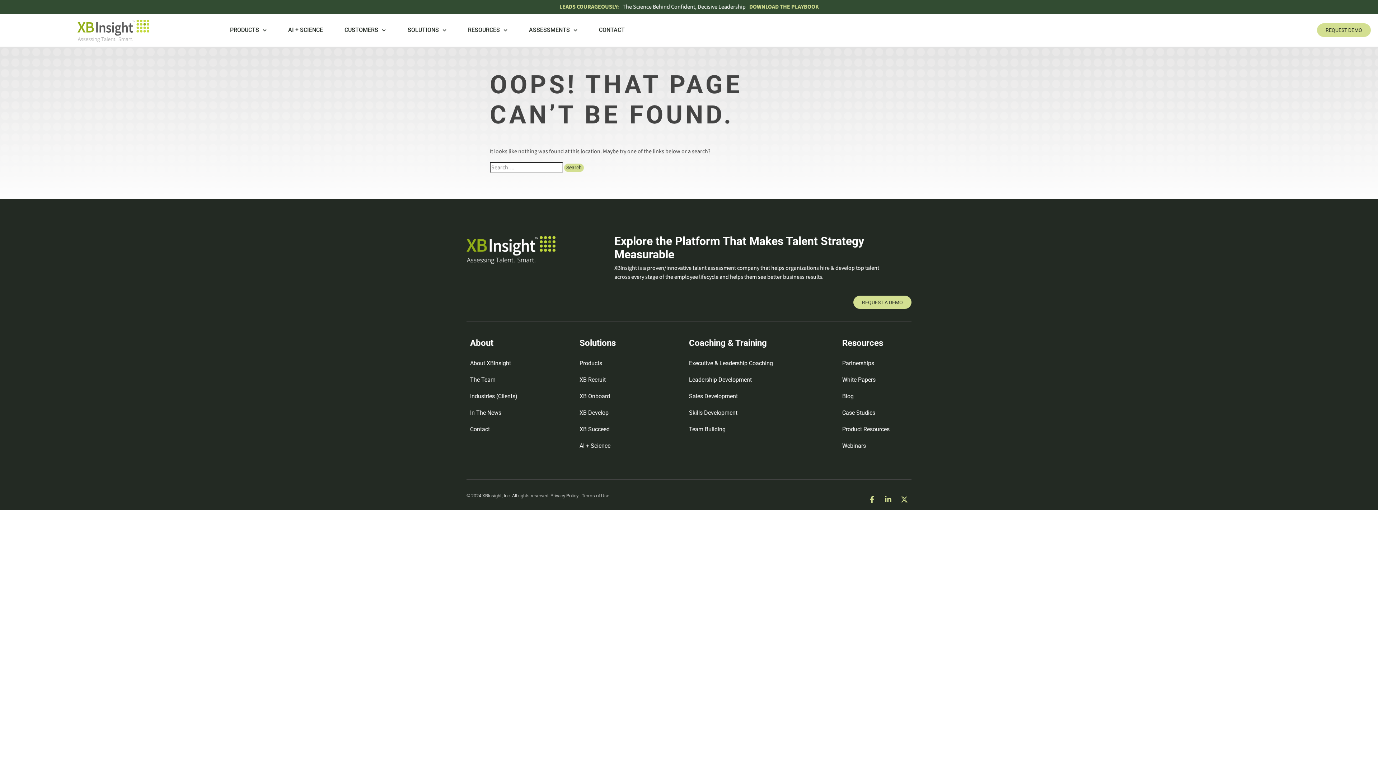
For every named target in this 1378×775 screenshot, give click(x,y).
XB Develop (594, 412)
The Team (483, 379)
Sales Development (713, 396)
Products (244, 30)
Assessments (549, 30)
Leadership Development (720, 379)
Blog (848, 396)
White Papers (859, 379)
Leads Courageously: (589, 7)
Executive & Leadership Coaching (731, 363)
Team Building (707, 429)
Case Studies (858, 412)
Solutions (423, 30)
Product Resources (866, 429)
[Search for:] (526, 167)
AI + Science (305, 30)
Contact (612, 30)
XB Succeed (595, 429)
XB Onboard (595, 396)
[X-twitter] (904, 499)
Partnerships (858, 363)
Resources (484, 30)
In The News (485, 412)
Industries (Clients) (493, 396)
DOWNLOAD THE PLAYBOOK (784, 7)
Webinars (854, 445)
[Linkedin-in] (888, 499)
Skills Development (713, 412)
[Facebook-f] (872, 499)
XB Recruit (593, 379)
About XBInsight (490, 363)
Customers (361, 30)
